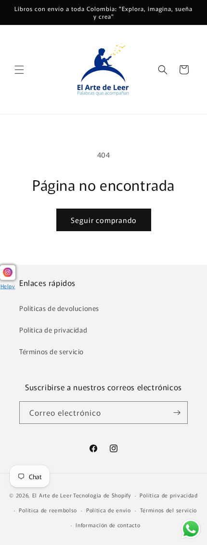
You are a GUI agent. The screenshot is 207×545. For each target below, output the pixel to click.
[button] (19, 69)
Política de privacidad (53, 329)
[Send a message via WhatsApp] (191, 529)
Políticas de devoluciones (59, 308)
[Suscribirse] (176, 412)
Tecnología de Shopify (102, 495)
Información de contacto (108, 525)
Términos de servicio (51, 351)
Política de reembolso (48, 510)
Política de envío (108, 510)
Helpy (7, 285)
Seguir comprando (104, 220)
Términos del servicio (168, 510)
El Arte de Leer (52, 495)
